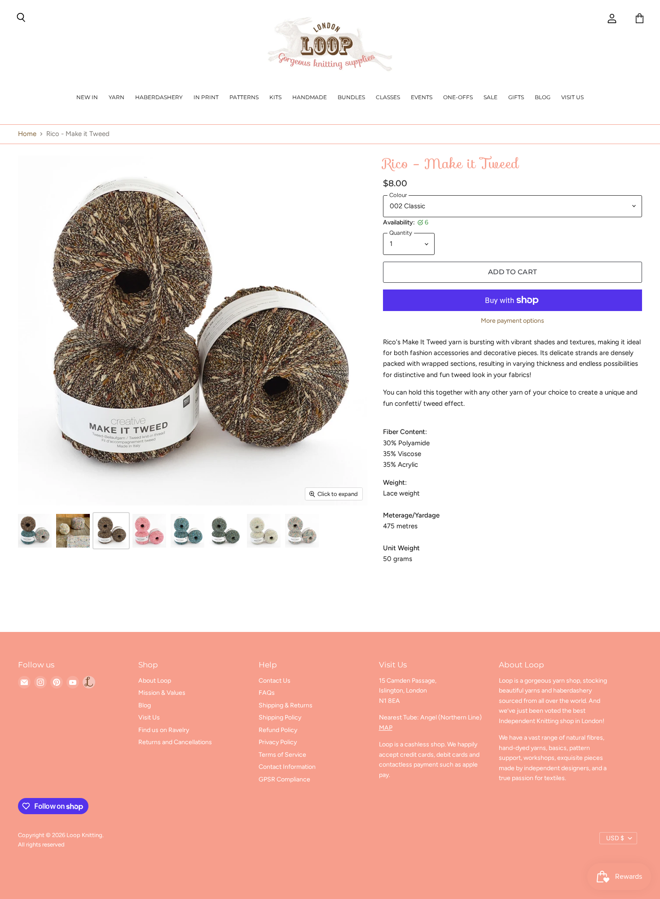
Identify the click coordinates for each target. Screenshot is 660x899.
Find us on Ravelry (163, 730)
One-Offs (458, 97)
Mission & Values (161, 693)
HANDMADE (309, 97)
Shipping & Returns (285, 705)
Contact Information (287, 767)
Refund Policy (278, 730)
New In (87, 97)
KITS (275, 97)
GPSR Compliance (284, 779)
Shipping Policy (280, 717)
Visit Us (572, 97)
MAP (385, 728)
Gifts (516, 97)
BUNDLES (351, 97)
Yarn (116, 97)
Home (27, 134)
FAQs (267, 693)
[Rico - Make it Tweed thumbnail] (35, 530)
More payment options (512, 321)
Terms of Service (282, 755)
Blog (542, 97)
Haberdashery (159, 97)
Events (421, 97)
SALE (490, 97)
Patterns (244, 97)
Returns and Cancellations (175, 742)
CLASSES (388, 97)
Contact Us (274, 680)
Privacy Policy (278, 742)
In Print (206, 97)
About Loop (154, 680)
